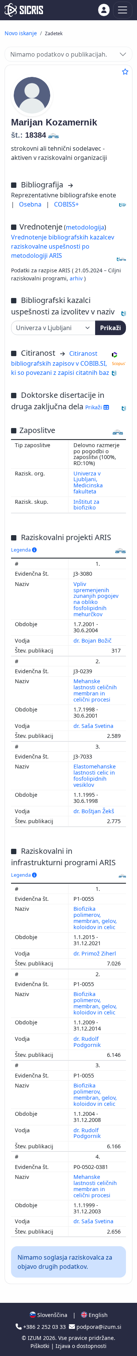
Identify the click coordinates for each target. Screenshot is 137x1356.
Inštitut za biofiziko (86, 504)
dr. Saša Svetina (94, 725)
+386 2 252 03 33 (44, 1326)
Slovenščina (51, 1315)
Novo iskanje (21, 33)
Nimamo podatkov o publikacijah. (58, 54)
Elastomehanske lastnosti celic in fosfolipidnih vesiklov (94, 775)
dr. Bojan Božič (93, 640)
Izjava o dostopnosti (81, 1345)
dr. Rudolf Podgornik (87, 1041)
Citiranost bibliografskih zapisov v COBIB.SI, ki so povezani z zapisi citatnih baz (60, 363)
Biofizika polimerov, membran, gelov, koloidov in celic (95, 918)
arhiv (77, 278)
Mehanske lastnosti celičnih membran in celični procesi (95, 690)
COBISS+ (66, 204)
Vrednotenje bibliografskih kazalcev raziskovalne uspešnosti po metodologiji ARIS (62, 246)
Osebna (31, 204)
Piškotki (40, 1345)
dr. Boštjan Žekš (94, 811)
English (97, 1315)
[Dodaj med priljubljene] (125, 71)
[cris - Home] (24, 10)
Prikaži (110, 328)
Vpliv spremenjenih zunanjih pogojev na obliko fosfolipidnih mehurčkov (95, 599)
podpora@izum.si (98, 1326)
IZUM (35, 1337)
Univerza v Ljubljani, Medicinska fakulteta (88, 482)
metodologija (85, 227)
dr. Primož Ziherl (95, 953)
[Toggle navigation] (122, 10)
